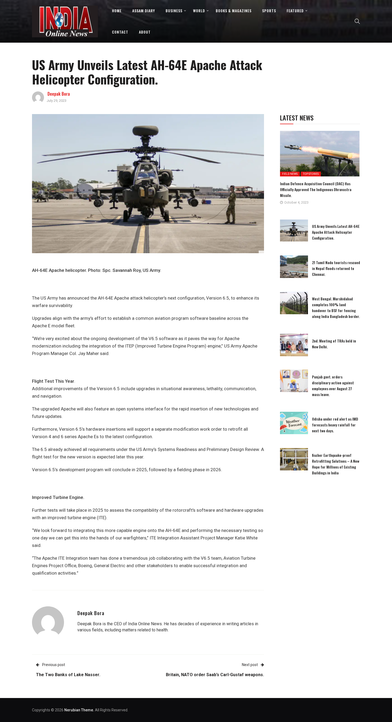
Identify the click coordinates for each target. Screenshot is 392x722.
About (145, 32)
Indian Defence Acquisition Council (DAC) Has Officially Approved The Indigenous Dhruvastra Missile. (315, 189)
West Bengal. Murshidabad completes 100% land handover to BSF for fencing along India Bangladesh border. (336, 307)
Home (117, 10)
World (199, 10)
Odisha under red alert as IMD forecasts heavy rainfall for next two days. (335, 424)
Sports (269, 10)
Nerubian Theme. (79, 710)
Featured (295, 10)
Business (174, 10)
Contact (120, 32)
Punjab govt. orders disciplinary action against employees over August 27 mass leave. (333, 385)
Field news (290, 173)
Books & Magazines (233, 10)
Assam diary (143, 10)
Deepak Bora (58, 94)
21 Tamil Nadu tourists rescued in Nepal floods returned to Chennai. (336, 268)
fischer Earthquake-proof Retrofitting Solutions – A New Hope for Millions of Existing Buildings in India (335, 463)
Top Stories (311, 173)
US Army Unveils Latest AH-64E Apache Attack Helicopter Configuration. (335, 232)
